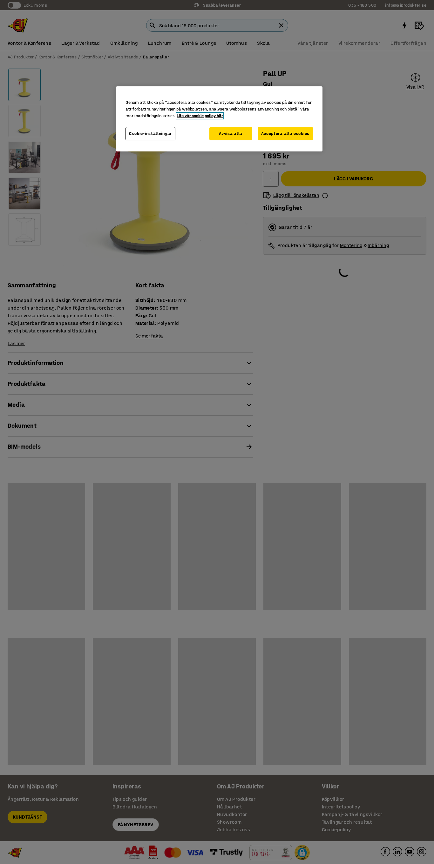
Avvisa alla (230, 133)
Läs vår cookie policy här (200, 115)
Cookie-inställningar (150, 133)
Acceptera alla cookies (285, 133)
